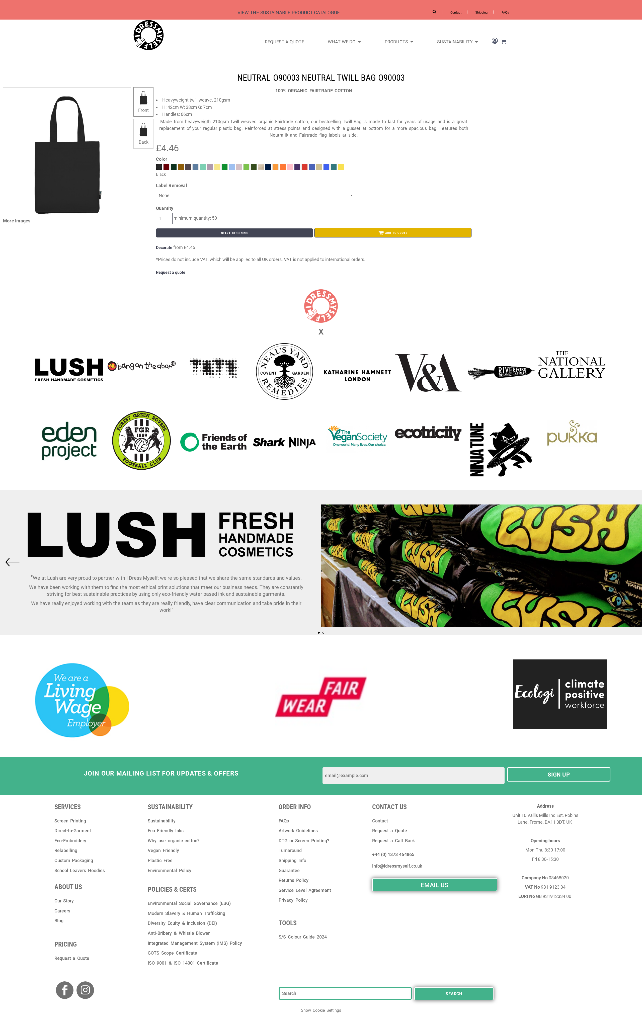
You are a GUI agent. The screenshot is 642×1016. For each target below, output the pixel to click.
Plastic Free (160, 860)
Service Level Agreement (305, 890)
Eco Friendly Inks (165, 830)
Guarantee (289, 870)
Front (143, 110)
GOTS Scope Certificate (172, 953)
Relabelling (65, 850)
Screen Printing (70, 820)
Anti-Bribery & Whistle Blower (179, 933)
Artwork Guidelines (298, 830)
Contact (455, 12)
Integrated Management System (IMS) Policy (195, 943)
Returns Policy (293, 880)
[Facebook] (64, 990)
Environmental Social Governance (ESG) (189, 903)
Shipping (481, 12)
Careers (62, 910)
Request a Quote (71, 958)
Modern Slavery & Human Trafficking (186, 913)
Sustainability (162, 820)
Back (143, 142)
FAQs (505, 12)
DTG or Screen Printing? (304, 840)
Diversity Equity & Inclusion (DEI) (182, 923)
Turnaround (290, 850)
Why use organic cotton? (174, 840)
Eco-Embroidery (70, 840)
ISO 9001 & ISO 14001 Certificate (183, 963)
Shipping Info (292, 860)
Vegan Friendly (163, 850)
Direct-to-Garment (72, 830)
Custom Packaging (73, 860)
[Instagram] (85, 990)
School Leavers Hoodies (79, 870)
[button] (344, 41)
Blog (58, 920)
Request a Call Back (393, 840)
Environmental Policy (169, 870)
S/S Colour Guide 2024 (303, 937)
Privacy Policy (293, 900)
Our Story (64, 900)
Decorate (164, 247)
